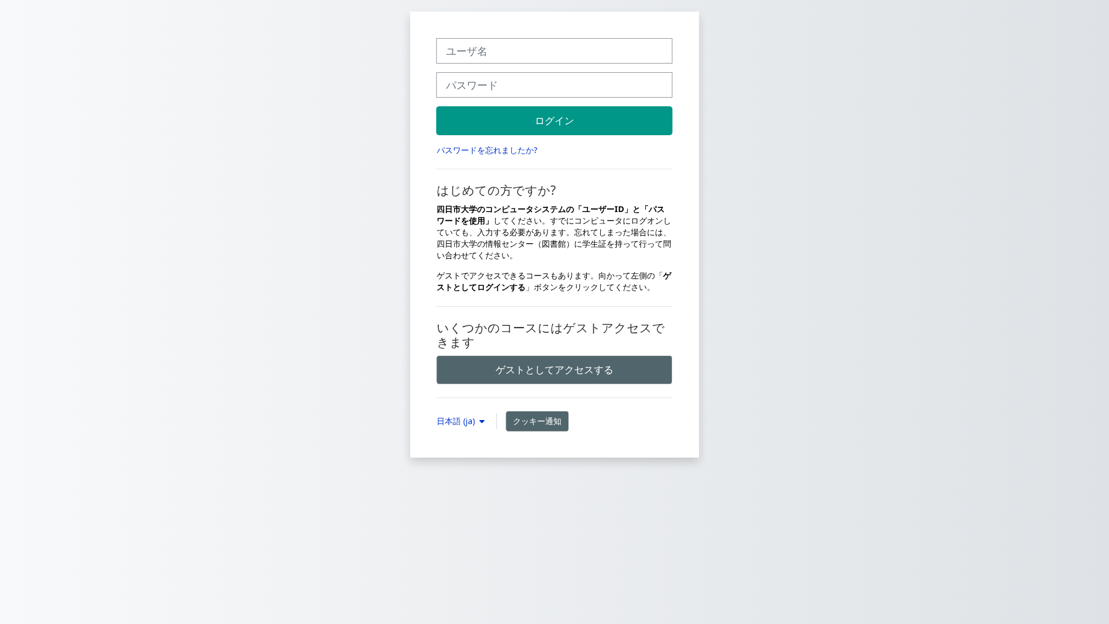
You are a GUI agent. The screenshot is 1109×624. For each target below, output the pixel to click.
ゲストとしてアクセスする (554, 369)
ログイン (554, 120)
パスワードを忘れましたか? (487, 149)
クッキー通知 (537, 420)
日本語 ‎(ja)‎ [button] (457, 420)
